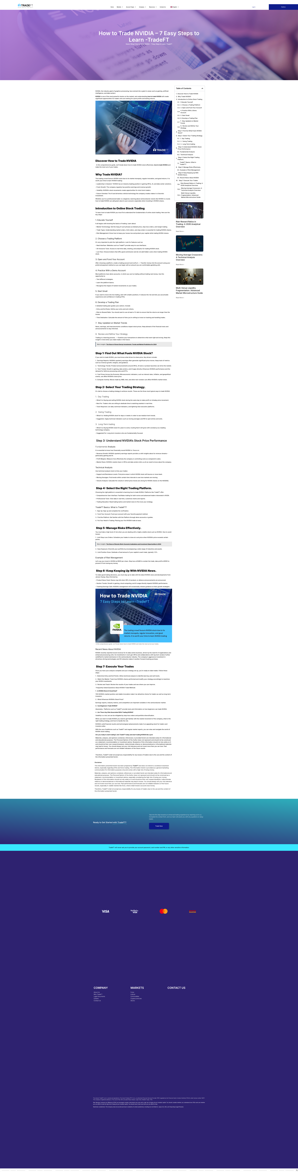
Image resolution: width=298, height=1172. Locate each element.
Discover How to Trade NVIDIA (188, 94)
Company (141, 7)
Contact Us (163, 7)
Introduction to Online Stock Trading (190, 99)
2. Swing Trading (187, 141)
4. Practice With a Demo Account (189, 111)
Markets (119, 7)
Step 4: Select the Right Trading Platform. (188, 158)
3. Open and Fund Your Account (192, 108)
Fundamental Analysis (188, 152)
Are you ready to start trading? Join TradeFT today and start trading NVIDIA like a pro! (124, 734)
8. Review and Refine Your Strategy (190, 127)
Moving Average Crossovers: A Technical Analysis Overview (191, 189)
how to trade (152, 96)
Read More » (180, 231)
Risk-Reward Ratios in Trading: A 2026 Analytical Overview (192, 184)
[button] (202, 88)
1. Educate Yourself (187, 102)
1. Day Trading (185, 138)
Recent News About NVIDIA (190, 177)
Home (112, 7)
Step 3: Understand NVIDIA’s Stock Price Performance (190, 148)
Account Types (130, 7)
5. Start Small (185, 115)
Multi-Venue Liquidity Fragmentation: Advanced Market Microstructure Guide (190, 195)
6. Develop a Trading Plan (189, 118)
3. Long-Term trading (188, 144)
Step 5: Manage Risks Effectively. (189, 167)
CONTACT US (176, 987)
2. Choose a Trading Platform (191, 105)
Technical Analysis (187, 154)
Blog (132, 44)
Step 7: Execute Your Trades (188, 180)
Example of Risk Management (190, 170)
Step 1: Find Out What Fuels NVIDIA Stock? (190, 132)
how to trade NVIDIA (161, 165)
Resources (152, 7)
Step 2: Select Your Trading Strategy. (190, 136)
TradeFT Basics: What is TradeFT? (188, 163)
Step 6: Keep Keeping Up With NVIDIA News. (188, 174)
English (175, 7)
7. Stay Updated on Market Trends (189, 122)
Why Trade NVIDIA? (185, 96)
